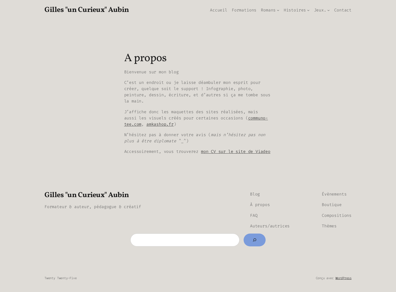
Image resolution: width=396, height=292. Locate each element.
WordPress (344, 278)
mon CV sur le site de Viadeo (235, 151)
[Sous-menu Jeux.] (328, 10)
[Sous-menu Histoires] (308, 10)
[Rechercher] (255, 240)
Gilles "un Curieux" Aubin (86, 10)
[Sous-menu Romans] (278, 10)
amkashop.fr (160, 124)
